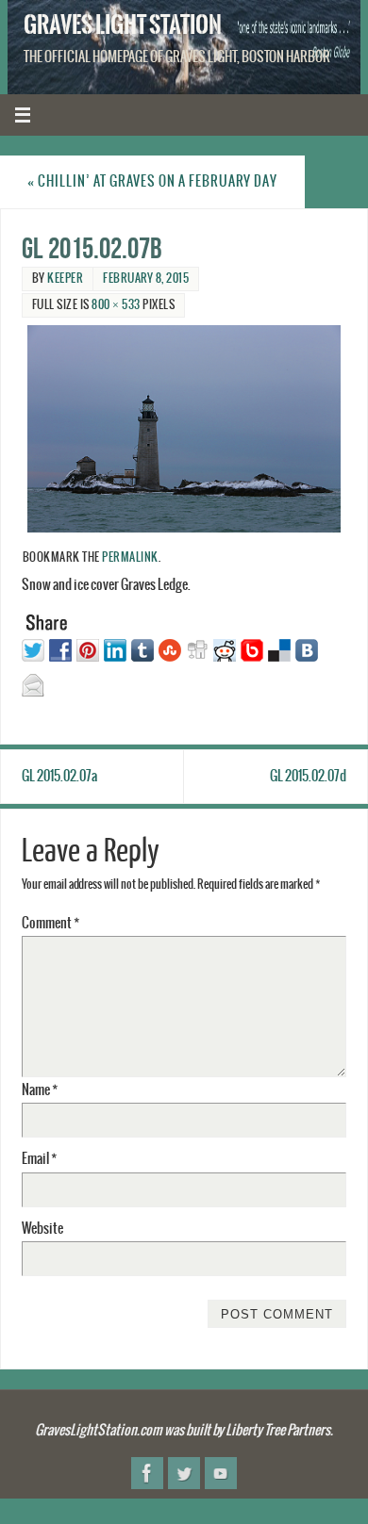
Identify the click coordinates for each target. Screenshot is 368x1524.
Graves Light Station (123, 24)
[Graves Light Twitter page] (184, 1473)
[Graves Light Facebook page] (147, 1473)
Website (42, 1229)
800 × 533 (116, 305)
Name (40, 1090)
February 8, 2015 (146, 278)
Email (39, 1159)
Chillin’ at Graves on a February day (152, 181)
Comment (50, 923)
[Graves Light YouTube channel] (221, 1473)
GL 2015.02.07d (308, 776)
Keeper (65, 278)
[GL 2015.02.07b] (184, 429)
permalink (130, 558)
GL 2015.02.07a (59, 776)
